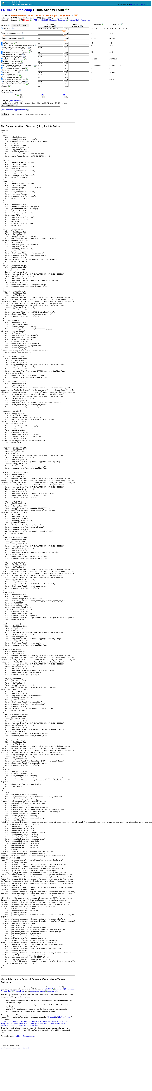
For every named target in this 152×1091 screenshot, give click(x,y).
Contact (26, 1048)
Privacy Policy (16, 1048)
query (68, 1017)
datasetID (52, 1017)
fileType (61, 1017)
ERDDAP (8, 10)
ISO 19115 (44, 20)
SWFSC (142, 4)
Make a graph (86, 20)
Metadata (53, 20)
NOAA (132, 4)
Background (62, 20)
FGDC (36, 20)
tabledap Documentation (25, 1036)
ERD (147, 4)
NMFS (137, 4)
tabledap (25, 10)
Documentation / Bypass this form (14, 110)
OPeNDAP (49, 989)
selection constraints (37, 991)
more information (16, 101)
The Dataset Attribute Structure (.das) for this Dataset (31, 126)
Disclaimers (5, 1048)
